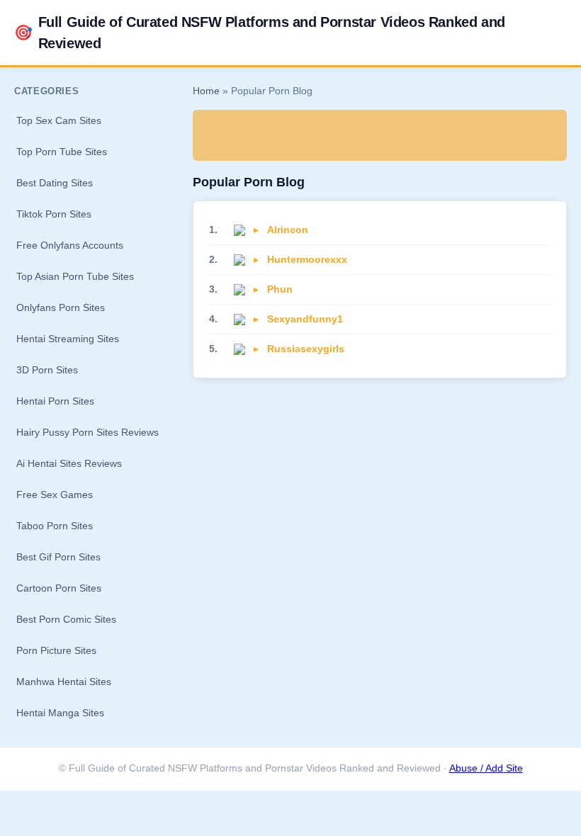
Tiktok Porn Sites (53, 214)
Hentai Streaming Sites (67, 338)
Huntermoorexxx (307, 259)
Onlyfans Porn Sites (60, 307)
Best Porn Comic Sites (66, 619)
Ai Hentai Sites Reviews (69, 463)
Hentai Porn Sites (55, 401)
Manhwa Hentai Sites (63, 681)
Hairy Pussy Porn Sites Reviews (87, 432)
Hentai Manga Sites (60, 712)
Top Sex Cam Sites (58, 120)
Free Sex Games (54, 494)
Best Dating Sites (54, 182)
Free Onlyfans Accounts (69, 245)
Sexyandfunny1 (305, 318)
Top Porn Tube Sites (61, 151)
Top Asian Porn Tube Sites (75, 276)
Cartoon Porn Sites (58, 588)
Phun (280, 289)
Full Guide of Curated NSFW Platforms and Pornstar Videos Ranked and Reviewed (259, 32)
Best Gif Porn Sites (58, 557)
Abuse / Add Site (486, 768)
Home (206, 91)
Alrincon (287, 229)
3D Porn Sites (47, 369)
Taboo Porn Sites (54, 525)
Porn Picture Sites (56, 650)
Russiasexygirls (305, 348)
